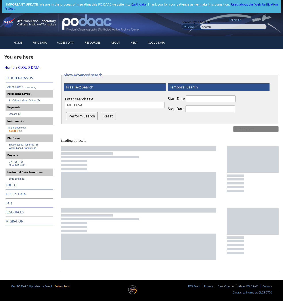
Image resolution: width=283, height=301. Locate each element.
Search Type (190, 22)
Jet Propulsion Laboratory (36, 21)
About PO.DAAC (248, 286)
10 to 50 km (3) (17, 178)
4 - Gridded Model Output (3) (24, 100)
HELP (134, 42)
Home (18, 42)
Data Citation (226, 286)
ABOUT (11, 185)
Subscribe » (62, 286)
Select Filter (14, 87)
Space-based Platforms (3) (23, 144)
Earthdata (138, 4)
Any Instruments (17, 127)
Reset (108, 116)
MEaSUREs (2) (17, 165)
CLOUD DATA (156, 42)
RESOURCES (92, 42)
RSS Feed (193, 286)
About (115, 42)
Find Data (40, 42)
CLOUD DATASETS (19, 78)
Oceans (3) (15, 114)
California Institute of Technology (36, 24)
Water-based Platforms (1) (23, 148)
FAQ (9, 203)
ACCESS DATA (16, 194)
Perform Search (82, 116)
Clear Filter (30, 87)
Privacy (208, 286)
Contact (267, 286)
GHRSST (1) (16, 161)
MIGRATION (14, 221)
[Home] (104, 22)
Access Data (65, 42)
